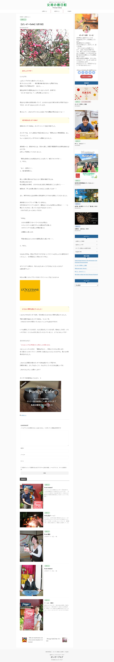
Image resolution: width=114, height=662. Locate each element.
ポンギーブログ (57, 657)
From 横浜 (47, 534)
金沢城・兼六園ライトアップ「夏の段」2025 (86, 206)
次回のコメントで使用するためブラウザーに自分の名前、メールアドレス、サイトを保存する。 (44, 468)
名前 (22, 448)
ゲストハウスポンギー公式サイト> (86, 70)
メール (23, 454)
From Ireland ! (48, 487)
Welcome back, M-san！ (81, 268)
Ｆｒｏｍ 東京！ (49, 603)
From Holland (48, 568)
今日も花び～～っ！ (49, 515)
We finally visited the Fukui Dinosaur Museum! (86, 274)
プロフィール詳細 (86, 76)
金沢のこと (56, 11)
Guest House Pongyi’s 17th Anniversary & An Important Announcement (86, 261)
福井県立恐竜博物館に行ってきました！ (84, 183)
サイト (22, 461)
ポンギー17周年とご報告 (81, 104)
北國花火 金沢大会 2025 (82, 228)
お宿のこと (44, 11)
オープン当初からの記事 (58, 651)
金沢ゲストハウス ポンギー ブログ (57, 654)
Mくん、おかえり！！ (80, 143)
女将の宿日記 (48, 651)
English (69, 11)
